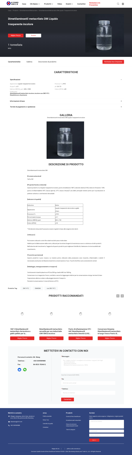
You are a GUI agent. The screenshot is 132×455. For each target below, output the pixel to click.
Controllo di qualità (48, 423)
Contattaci (67, 399)
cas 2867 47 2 (51, 288)
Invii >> (94, 440)
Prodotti (15, 10)
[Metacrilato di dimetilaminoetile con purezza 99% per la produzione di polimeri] (109, 314)
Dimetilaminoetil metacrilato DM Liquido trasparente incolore (80, 331)
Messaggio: (66, 356)
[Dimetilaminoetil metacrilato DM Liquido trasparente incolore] (104, 33)
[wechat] (25, 369)
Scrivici (33, 35)
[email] (19, 369)
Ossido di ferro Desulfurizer (73, 416)
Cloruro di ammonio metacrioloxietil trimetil (72, 425)
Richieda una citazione (113, 62)
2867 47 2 (26, 288)
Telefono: (65, 389)
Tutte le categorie (70, 429)
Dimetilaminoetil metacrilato (28, 10)
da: (63, 379)
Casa (9, 10)
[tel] (30, 369)
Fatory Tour (46, 420)
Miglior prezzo (16, 35)
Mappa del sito (55, 448)
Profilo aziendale (47, 416)
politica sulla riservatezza (73, 448)
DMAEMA (38, 288)
